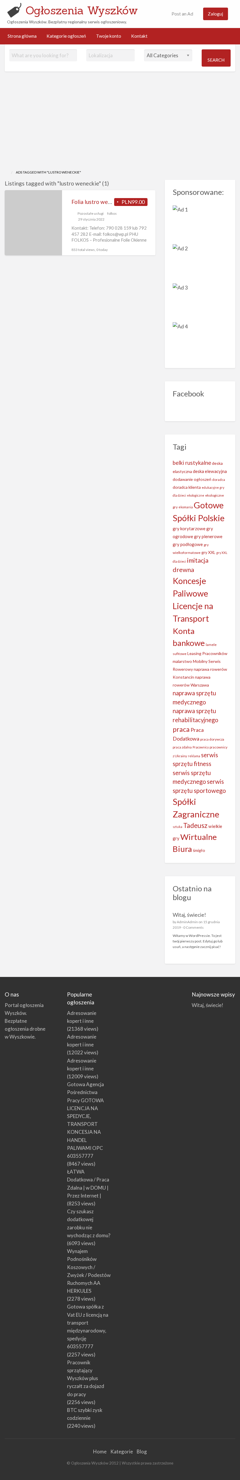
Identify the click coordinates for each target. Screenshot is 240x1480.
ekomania (186, 507)
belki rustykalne (192, 463)
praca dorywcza (212, 739)
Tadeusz (195, 825)
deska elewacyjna (210, 471)
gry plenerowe (208, 536)
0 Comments (193, 927)
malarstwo (182, 661)
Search (216, 60)
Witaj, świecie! (189, 914)
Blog (142, 1451)
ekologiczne (195, 495)
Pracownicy (201, 747)
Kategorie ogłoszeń (66, 36)
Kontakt (139, 36)
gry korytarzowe (189, 528)
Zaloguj (215, 13)
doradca (218, 479)
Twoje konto (108, 36)
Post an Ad (182, 13)
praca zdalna (182, 747)
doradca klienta (187, 487)
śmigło (199, 850)
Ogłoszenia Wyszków (81, 10)
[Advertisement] (120, 126)
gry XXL (208, 552)
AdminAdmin (187, 922)
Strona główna (22, 36)
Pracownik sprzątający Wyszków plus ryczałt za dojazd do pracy (85, 1378)
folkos (112, 213)
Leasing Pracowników (207, 653)
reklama (194, 756)
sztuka (177, 827)
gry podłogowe (188, 544)
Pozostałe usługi (91, 213)
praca (181, 729)
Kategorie (121, 1451)
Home (100, 1451)
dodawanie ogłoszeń (192, 479)
